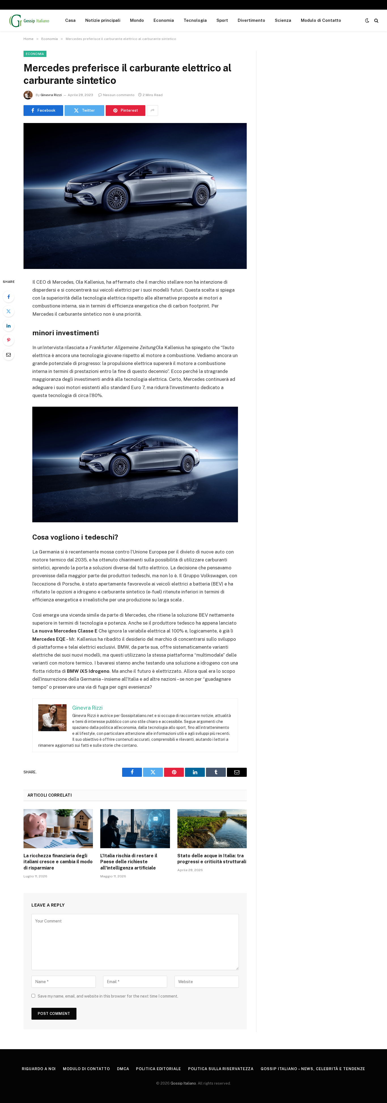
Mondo (137, 20)
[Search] (376, 20)
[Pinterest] (8, 340)
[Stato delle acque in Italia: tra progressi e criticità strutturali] (212, 828)
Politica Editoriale (158, 1069)
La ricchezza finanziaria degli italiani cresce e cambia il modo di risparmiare (58, 862)
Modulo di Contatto (321, 20)
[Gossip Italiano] (29, 20)
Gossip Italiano (183, 1083)
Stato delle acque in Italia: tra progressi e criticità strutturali (211, 859)
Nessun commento (119, 95)
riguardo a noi (39, 1069)
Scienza (283, 20)
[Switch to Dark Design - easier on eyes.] (367, 20)
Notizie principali (102, 20)
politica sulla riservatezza (221, 1069)
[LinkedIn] (8, 325)
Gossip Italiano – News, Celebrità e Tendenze (313, 1069)
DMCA (123, 1069)
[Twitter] (8, 311)
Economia (164, 20)
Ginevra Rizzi (51, 95)
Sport (222, 20)
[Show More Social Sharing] (152, 110)
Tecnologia (195, 20)
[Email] (8, 354)
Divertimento (251, 20)
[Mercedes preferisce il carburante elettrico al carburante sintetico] (135, 196)
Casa (70, 20)
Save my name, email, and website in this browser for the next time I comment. (108, 996)
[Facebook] (8, 296)
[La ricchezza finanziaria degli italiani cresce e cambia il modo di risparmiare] (58, 828)
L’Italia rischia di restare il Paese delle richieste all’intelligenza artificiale (128, 862)
